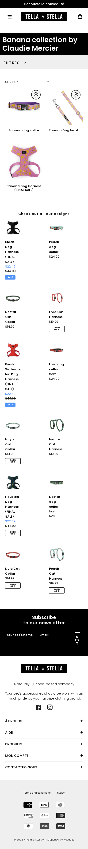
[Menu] (10, 16)
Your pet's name (19, 635)
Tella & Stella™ (35, 839)
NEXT (77, 640)
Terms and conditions (37, 793)
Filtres (11, 63)
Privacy (60, 793)
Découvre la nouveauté (44, 4)
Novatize (69, 839)
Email (44, 635)
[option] (44, 4)
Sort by (11, 82)
